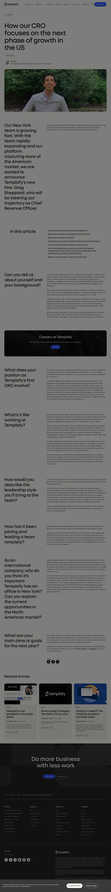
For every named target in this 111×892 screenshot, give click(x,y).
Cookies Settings (91, 886)
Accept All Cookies (74, 886)
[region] (55, 885)
